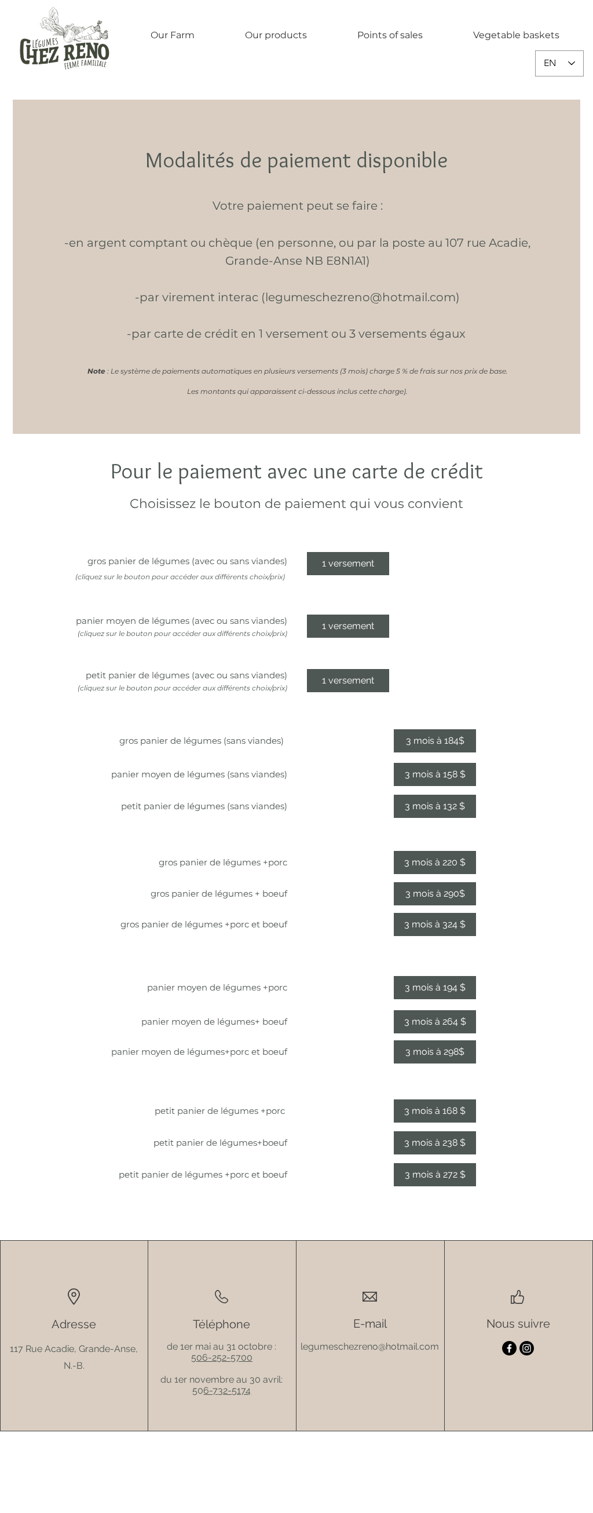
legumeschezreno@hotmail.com (360, 297)
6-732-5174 (227, 1390)
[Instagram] (526, 1348)
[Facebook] (509, 1348)
